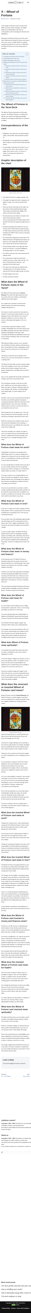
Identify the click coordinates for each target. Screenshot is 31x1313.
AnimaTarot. (22, 1303)
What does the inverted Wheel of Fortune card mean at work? (16, 85)
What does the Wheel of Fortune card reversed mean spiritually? (16, 98)
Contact (13, 1308)
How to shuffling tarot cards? (11, 1289)
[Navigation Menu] (28, 2)
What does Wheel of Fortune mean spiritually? (16, 79)
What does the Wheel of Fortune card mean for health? (16, 76)
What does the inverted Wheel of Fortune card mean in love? (16, 88)
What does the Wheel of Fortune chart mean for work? (16, 66)
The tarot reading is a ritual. (11, 1296)
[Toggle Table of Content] (26, 54)
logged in (12, 1063)
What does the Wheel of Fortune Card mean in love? (16, 70)
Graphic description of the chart (11, 60)
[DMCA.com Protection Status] (15, 1305)
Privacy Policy (6, 1308)
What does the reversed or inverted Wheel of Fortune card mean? (15, 82)
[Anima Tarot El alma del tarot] (15, 2)
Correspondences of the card (11, 58)
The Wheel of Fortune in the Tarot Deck (13, 56)
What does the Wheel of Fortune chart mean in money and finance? (16, 73)
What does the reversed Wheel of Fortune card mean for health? (16, 95)
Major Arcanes (5, 18)
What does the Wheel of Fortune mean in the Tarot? (15, 63)
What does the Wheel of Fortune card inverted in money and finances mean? (16, 92)
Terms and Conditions (23, 1308)
